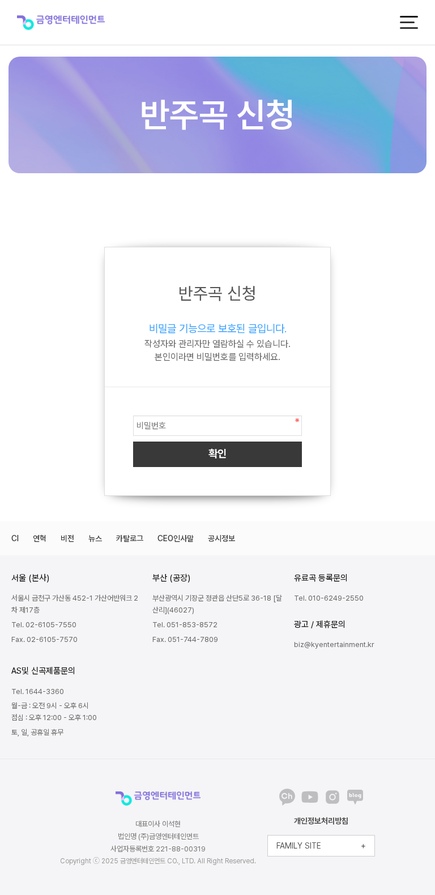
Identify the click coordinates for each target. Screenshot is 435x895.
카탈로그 (129, 538)
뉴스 (95, 538)
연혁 (39, 538)
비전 (67, 538)
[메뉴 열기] (409, 22)
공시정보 (221, 538)
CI (15, 538)
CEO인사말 (175, 538)
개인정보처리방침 (321, 820)
